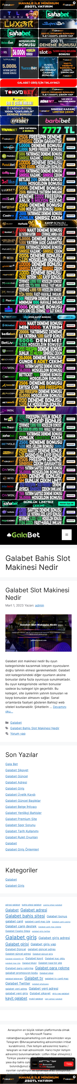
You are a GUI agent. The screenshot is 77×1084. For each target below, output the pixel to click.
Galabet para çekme (52, 968)
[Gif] (38, 224)
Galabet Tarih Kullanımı (21, 831)
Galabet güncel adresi (18, 953)
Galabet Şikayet (16, 770)
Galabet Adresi (16, 782)
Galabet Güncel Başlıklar (23, 800)
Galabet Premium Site (21, 819)
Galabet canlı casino (61, 922)
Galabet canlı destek (21, 926)
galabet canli (14, 921)
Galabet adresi (33, 910)
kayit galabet (16, 998)
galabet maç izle (12, 963)
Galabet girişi (17, 944)
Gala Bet (11, 764)
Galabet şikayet (40, 993)
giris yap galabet (60, 993)
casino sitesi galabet (52, 905)
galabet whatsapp (40, 984)
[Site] (38, 139)
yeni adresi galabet (53, 999)
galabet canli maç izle (37, 921)
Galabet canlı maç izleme (49, 927)
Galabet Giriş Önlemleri (22, 849)
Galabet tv (34, 978)
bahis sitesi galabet (31, 904)
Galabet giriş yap (43, 944)
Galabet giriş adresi (54, 938)
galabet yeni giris (16, 993)
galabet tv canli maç (57, 978)
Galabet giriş (21, 937)
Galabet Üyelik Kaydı (20, 794)
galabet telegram (14, 978)
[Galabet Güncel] (23, 534)
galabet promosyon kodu (21, 973)
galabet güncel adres (42, 949)
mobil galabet (36, 998)
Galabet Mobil (29, 963)
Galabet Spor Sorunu (20, 825)
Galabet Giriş (14, 788)
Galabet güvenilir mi (14, 959)
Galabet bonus (57, 916)
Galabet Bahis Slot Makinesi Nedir (34, 728)
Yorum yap (17, 733)
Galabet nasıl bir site (50, 963)
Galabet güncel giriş (43, 954)
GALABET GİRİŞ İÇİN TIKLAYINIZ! (38, 82)
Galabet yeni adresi (43, 988)
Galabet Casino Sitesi (17, 931)
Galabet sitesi (46, 973)
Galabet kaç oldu (55, 958)
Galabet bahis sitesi (25, 915)
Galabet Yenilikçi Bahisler (23, 813)
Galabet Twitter (17, 983)
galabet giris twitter (41, 931)
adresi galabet (12, 904)
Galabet (16, 722)
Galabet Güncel (16, 776)
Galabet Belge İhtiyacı (21, 807)
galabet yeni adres (16, 988)
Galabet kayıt (34, 958)
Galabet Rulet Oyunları (21, 837)
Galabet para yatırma (19, 968)
